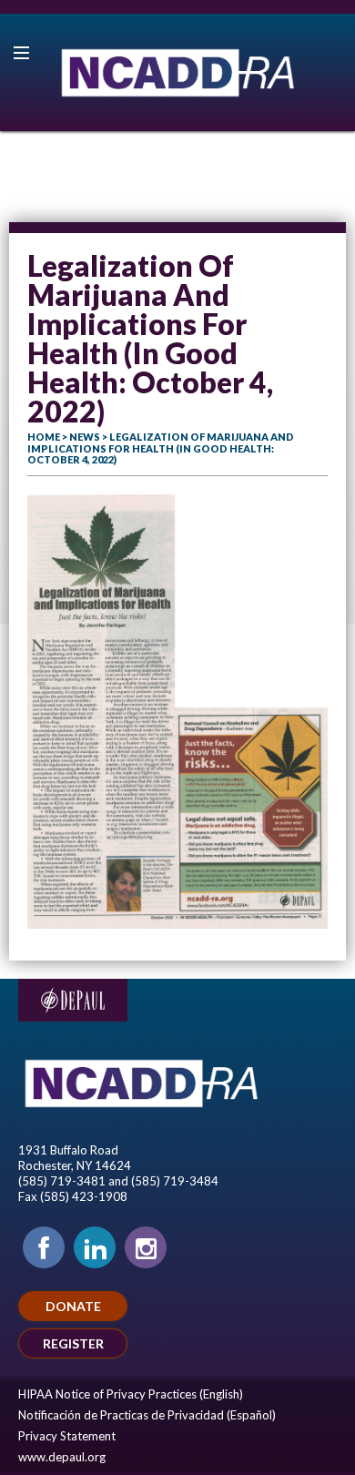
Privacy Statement (67, 1436)
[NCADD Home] (177, 73)
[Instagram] (146, 1247)
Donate (73, 1306)
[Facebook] (44, 1247)
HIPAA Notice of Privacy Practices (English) (130, 1394)
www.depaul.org (62, 1457)
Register (73, 1343)
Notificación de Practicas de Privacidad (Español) (147, 1415)
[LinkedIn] (95, 1247)
